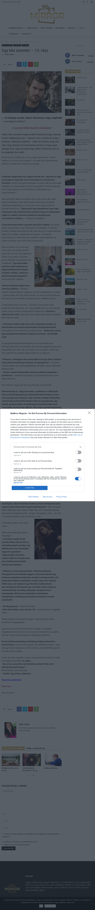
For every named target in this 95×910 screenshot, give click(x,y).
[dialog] (47, 455)
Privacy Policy (61, 497)
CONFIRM (29, 488)
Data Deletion (33, 497)
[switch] (78, 452)
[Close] (90, 413)
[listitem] (47, 447)
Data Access (47, 497)
